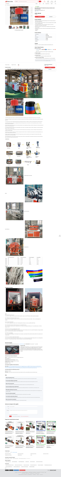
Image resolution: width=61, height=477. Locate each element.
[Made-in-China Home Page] (9, 1)
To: (8, 408)
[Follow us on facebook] (50, 470)
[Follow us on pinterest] (54, 470)
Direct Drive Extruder (32, 461)
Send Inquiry (39, 16)
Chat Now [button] (51, 16)
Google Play (11, 470)
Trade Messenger (16, 470)
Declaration (38, 474)
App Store (6, 470)
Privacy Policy (41, 474)
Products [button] (16, 1)
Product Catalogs (15, 452)
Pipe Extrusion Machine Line (17, 466)
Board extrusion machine (8, 453)
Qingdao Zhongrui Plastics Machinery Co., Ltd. (40, 10)
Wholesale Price (34, 472)
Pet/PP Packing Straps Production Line (13, 366)
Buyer (39, 3)
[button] (48, 1)
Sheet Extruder (27, 461)
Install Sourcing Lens (22, 470)
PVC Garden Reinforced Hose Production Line (21, 367)
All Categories (7, 3)
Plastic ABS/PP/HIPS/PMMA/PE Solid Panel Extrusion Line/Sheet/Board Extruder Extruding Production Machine (9, 446)
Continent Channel (38, 472)
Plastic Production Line (8, 461)
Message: (8, 410)
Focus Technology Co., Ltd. (25, 474)
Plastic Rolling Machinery (21, 461)
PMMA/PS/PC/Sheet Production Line (32, 366)
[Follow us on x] (51, 470)
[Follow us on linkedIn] (55, 470)
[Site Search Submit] (40, 1)
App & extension (47, 3)
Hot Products (16, 472)
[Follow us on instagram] (52, 470)
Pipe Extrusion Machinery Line (9, 466)
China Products (19, 472)
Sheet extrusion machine (20, 453)
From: (8, 406)
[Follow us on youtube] (53, 470)
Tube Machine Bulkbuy (31, 466)
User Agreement (34, 474)
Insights (45, 472)
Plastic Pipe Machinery (14, 461)
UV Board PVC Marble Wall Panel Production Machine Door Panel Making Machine (9, 432)
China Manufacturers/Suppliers (25, 472)
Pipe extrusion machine (45, 453)
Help (43, 3)
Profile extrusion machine (33, 453)
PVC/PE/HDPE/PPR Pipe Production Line (32, 367)
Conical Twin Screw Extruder (39, 461)
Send (10, 416)
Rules (55, 3)
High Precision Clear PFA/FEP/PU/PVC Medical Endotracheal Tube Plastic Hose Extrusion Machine (19, 432)
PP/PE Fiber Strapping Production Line (22, 366)
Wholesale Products (30, 472)
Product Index (42, 472)
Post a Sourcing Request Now (24, 416)
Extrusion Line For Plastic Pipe (24, 466)
